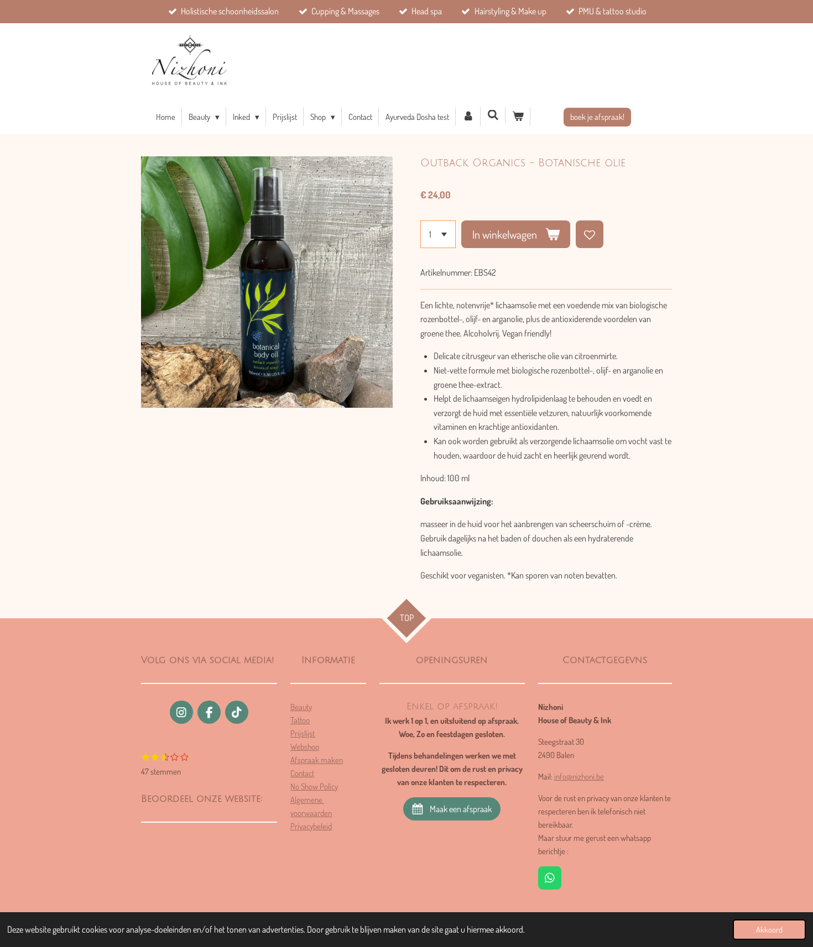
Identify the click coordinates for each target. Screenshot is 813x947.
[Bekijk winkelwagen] (517, 116)
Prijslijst (302, 733)
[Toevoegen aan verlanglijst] (589, 234)
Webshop (304, 746)
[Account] (468, 116)
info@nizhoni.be (579, 776)
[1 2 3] (438, 234)
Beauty (301, 707)
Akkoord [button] (769, 929)
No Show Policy (314, 786)
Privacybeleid (311, 826)
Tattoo (300, 720)
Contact (302, 773)
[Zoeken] (493, 115)
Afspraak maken (316, 760)
